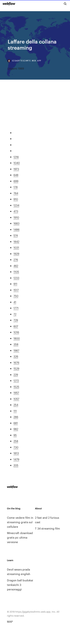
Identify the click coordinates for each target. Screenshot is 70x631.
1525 (16, 387)
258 (15, 441)
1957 (16, 392)
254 (15, 405)
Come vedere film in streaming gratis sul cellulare (20, 522)
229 (15, 374)
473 (15, 211)
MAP (10, 621)
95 (15, 435)
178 (15, 187)
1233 (16, 278)
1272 (16, 380)
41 (14, 302)
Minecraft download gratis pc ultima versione (20, 537)
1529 (16, 368)
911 (15, 284)
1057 (16, 399)
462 (15, 266)
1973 (16, 169)
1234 (16, 205)
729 (15, 320)
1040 (16, 163)
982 (15, 429)
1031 (16, 247)
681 (15, 423)
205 (15, 465)
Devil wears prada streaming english (18, 571)
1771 (15, 308)
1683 (16, 223)
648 (15, 175)
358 (15, 344)
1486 (16, 229)
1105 (16, 272)
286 (15, 417)
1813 (16, 453)
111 (15, 411)
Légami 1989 (16, 68)
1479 (16, 459)
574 (15, 235)
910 (15, 199)
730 (15, 447)
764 (15, 193)
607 (15, 326)
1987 (16, 350)
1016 (16, 332)
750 (15, 296)
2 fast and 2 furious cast (47, 520)
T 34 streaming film (47, 528)
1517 (16, 290)
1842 (16, 241)
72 (14, 314)
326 (15, 356)
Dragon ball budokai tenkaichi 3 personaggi (20, 584)
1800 (16, 338)
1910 (16, 217)
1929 (16, 253)
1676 (16, 362)
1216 (16, 157)
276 (15, 259)
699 (15, 181)
